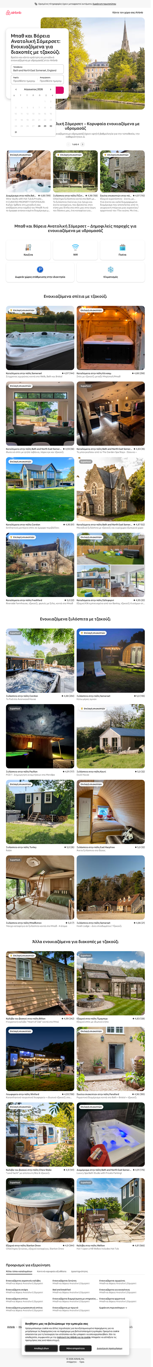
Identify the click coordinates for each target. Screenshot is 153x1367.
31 (16, 132)
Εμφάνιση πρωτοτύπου (104, 4)
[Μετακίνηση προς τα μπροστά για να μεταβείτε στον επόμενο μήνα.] (50, 89)
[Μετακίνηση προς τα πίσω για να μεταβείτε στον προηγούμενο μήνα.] (16, 89)
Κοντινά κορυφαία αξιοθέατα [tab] (51, 1271)
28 (39, 126)
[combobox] (37, 70)
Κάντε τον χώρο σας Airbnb (128, 12)
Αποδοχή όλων (41, 1348)
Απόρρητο (71, 1362)
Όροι (81, 1362)
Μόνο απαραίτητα (75, 1348)
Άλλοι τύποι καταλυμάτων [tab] (19, 1271)
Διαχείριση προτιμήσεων (109, 1348)
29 (45, 126)
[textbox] (24, 81)
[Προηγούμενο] (68, 144)
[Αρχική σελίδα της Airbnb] (13, 12)
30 (51, 126)
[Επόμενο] (82, 144)
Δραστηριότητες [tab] (79, 1271)
